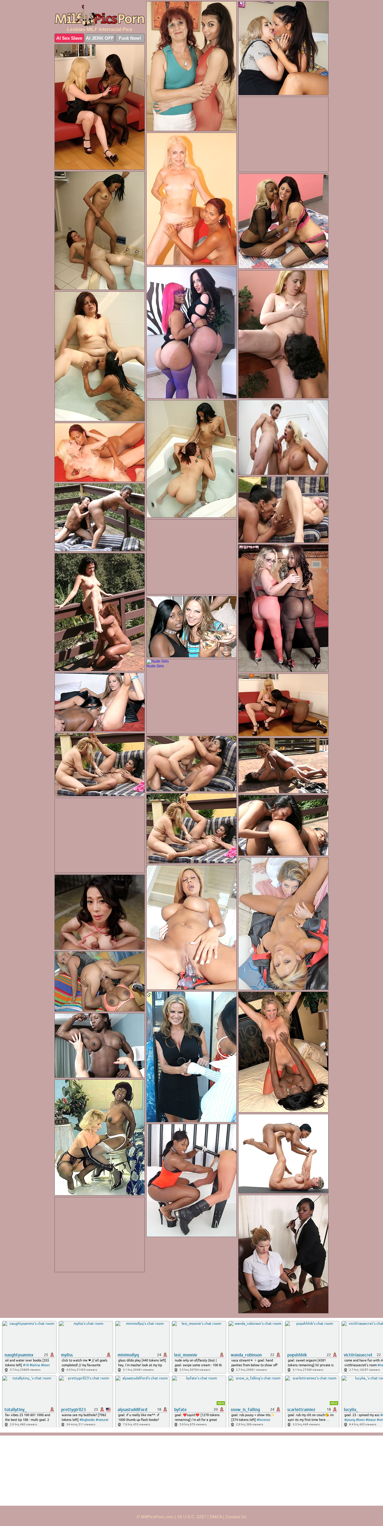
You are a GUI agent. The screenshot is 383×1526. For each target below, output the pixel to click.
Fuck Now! (130, 38)
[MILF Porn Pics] (99, 15)
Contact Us (235, 1516)
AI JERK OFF (100, 38)
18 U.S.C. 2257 (191, 1516)
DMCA (216, 1516)
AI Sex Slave (69, 38)
